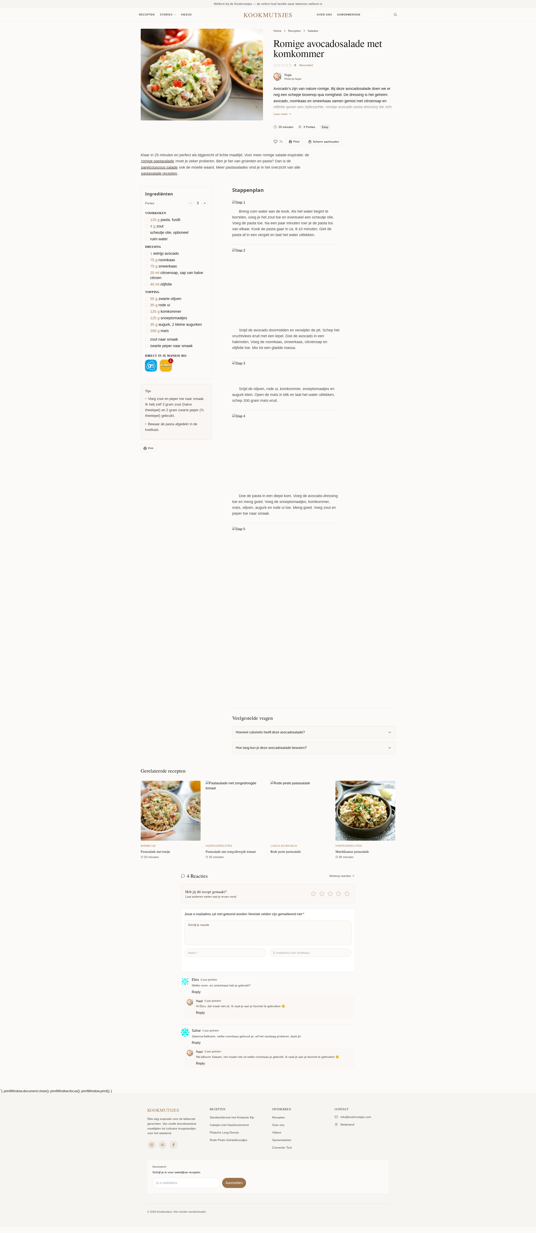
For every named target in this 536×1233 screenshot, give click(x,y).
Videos (186, 14)
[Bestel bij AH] (151, 365)
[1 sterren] (313, 893)
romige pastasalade (157, 161)
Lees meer (280, 114)
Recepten (147, 14)
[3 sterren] (330, 893)
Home (277, 30)
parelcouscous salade (159, 167)
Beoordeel (306, 65)
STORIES (166, 14)
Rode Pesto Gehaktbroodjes (228, 1140)
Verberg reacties (340, 876)
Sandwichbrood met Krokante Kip (232, 1117)
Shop (376, 14)
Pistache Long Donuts (224, 1132)
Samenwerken (348, 14)
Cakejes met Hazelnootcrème (229, 1125)
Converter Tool (282, 1147)
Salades (313, 30)
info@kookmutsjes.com (355, 1117)
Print (150, 448)
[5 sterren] (347, 893)
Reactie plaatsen (202, 964)
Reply (196, 992)
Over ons (324, 14)
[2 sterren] (322, 893)
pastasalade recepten (159, 173)
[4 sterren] (338, 893)
